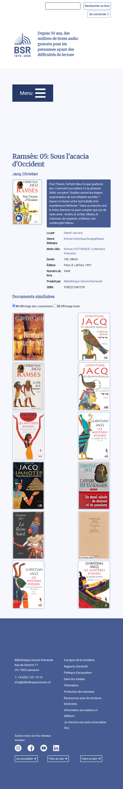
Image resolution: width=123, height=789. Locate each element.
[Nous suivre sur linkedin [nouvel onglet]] (56, 748)
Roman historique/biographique (84, 238)
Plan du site (56, 758)
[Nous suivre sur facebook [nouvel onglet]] (31, 748)
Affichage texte (70, 306)
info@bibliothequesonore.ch (33, 682)
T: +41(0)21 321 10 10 (28, 677)
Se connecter (98, 14)
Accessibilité (24, 758)
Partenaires (71, 685)
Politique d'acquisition (78, 672)
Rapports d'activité (76, 666)
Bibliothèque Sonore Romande (83, 281)
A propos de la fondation (79, 660)
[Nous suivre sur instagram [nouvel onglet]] (18, 748)
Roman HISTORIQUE (77, 249)
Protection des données (79, 691)
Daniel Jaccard (73, 232)
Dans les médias (74, 679)
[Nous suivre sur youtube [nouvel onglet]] (43, 748)
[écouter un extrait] (19, 218)
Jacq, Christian (25, 174)
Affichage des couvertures (36, 306)
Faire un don (89, 758)
